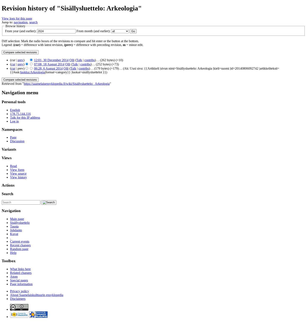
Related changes (21, 273)
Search (7, 194)
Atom (14, 276)
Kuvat (14, 234)
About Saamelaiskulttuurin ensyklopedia (36, 295)
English (15, 110)
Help (13, 253)
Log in (14, 121)
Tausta (14, 226)
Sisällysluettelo (20, 222)
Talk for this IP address (25, 117)
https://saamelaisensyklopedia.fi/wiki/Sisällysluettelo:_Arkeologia (67, 83)
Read (13, 166)
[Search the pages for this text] (48, 202)
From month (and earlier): (93, 31)
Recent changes (20, 245)
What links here (20, 269)
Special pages (19, 280)
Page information (21, 284)
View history (18, 177)
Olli (71, 60)
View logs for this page (17, 18)
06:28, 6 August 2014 (48, 68)
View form (17, 170)
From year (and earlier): (20, 31)
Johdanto (16, 230)
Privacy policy (19, 291)
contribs (89, 60)
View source (18, 173)
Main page (17, 219)
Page (13, 137)
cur (13, 64)
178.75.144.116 (20, 114)
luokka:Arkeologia (32, 72)
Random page (19, 249)
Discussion (17, 141)
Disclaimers (17, 298)
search (33, 22)
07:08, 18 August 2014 (49, 64)
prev (20, 60)
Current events (19, 241)
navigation (21, 22)
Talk (79, 60)
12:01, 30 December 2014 (51, 60)
